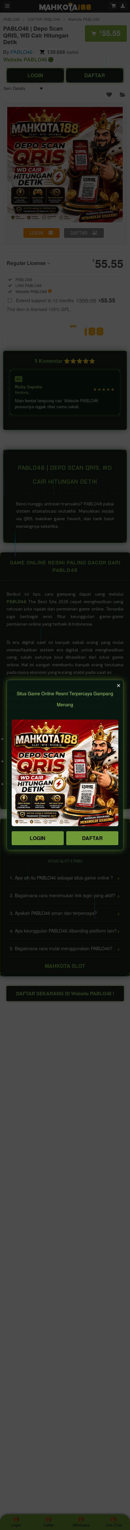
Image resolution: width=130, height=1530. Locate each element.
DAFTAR (92, 838)
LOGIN (37, 838)
